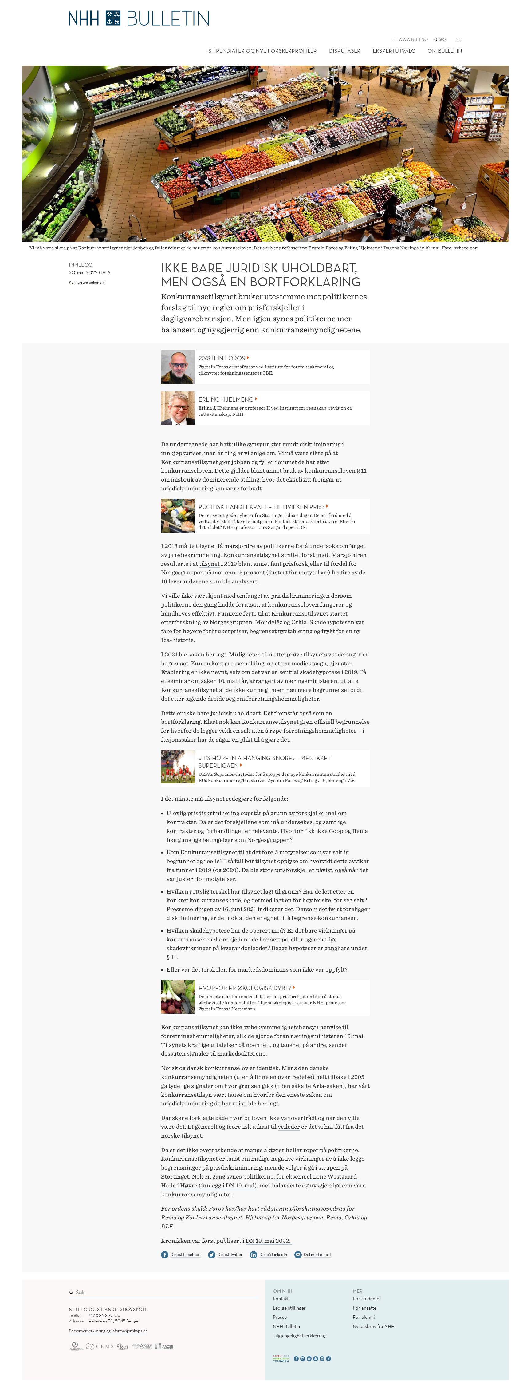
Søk (249, 1291)
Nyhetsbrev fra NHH (374, 1326)
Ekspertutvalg (394, 50)
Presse (280, 1317)
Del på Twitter (230, 1254)
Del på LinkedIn (273, 1254)
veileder (289, 1127)
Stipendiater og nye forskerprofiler (262, 50)
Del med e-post (317, 1254)
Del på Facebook (186, 1254)
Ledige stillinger (289, 1308)
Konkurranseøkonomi (87, 282)
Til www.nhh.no (410, 39)
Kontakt (281, 1298)
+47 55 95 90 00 (104, 1315)
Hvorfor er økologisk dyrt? (245, 988)
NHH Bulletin (286, 1326)
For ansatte (364, 1308)
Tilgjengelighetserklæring (299, 1335)
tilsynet (209, 564)
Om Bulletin (444, 50)
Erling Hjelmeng (226, 399)
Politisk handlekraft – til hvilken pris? (261, 506)
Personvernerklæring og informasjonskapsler (108, 1331)
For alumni (364, 1317)
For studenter (367, 1298)
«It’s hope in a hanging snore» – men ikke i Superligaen (265, 761)
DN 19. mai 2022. (269, 1241)
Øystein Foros (222, 358)
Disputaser (344, 50)
